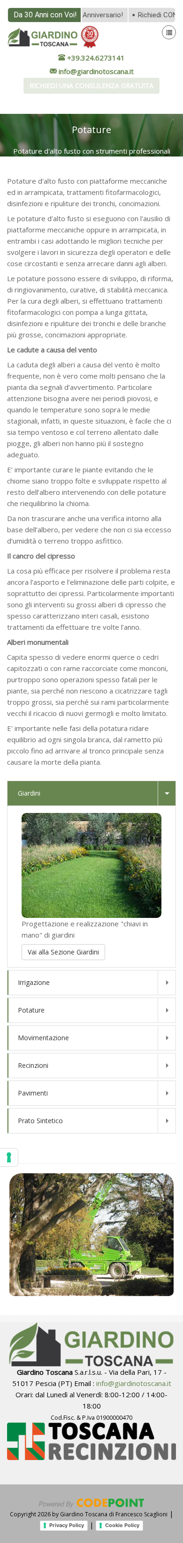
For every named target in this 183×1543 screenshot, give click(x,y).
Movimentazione (43, 1037)
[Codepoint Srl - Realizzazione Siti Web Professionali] (91, 1502)
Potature (31, 1010)
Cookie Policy (122, 1525)
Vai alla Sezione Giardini (63, 951)
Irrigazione (34, 982)
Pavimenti (33, 1092)
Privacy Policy (66, 1525)
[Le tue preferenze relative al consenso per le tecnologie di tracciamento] (9, 1157)
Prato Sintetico (40, 1120)
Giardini (29, 793)
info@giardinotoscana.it (133, 1383)
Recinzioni (33, 1065)
